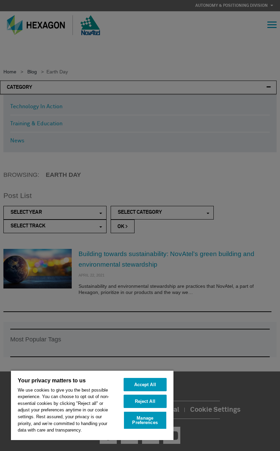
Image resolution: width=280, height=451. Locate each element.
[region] (92, 405)
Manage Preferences (144, 420)
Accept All (145, 384)
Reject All (145, 401)
